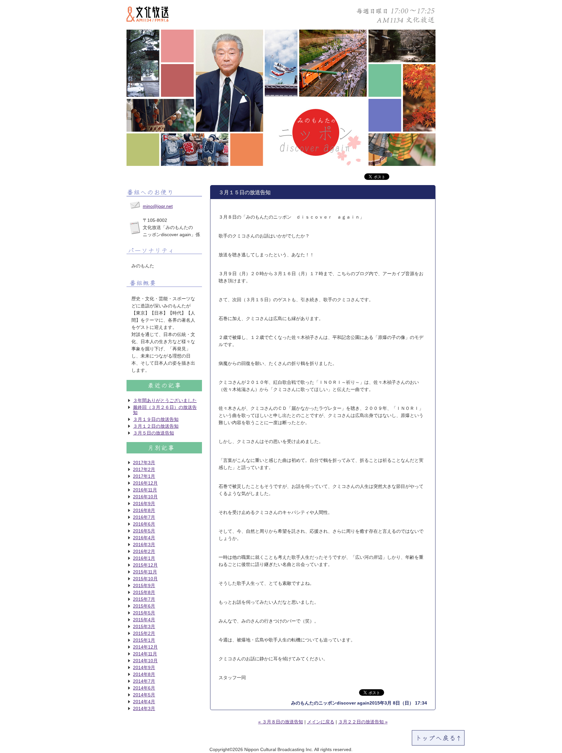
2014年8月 (144, 674)
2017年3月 (144, 462)
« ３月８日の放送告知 (280, 721)
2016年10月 (145, 496)
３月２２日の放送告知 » (363, 721)
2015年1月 (144, 640)
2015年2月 (144, 633)
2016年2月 (144, 551)
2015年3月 (144, 626)
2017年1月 (144, 476)
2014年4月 (144, 701)
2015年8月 (144, 592)
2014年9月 (144, 667)
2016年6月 (144, 524)
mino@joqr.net (158, 206)
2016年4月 (144, 537)
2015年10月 (145, 578)
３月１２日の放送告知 (156, 426)
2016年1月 (144, 558)
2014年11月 (145, 653)
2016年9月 (144, 503)
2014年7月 (144, 681)
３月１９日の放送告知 (156, 419)
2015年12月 (145, 565)
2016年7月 (144, 517)
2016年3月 (144, 544)
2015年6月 (144, 606)
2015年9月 (144, 585)
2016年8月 (144, 510)
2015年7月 (144, 599)
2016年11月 (145, 489)
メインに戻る (320, 721)
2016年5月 (144, 530)
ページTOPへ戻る (438, 738)
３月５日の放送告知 (153, 433)
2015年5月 (144, 612)
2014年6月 (144, 688)
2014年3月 (144, 708)
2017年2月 (144, 469)
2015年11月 (145, 571)
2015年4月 (144, 619)
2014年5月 (144, 694)
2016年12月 (145, 483)
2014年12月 (145, 647)
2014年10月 (145, 660)
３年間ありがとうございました (165, 400)
